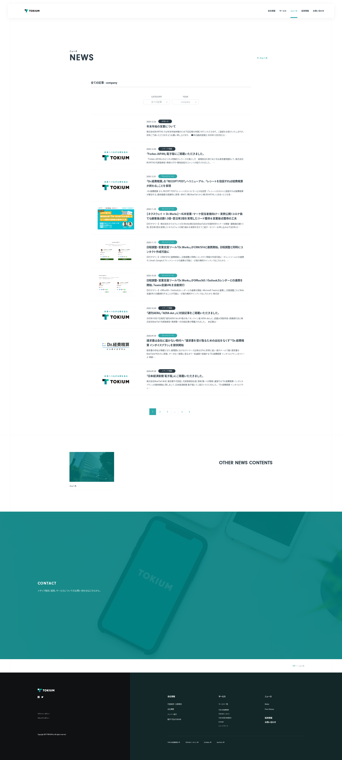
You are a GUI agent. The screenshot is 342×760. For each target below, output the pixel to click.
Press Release (269, 709)
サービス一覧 (223, 704)
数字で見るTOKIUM (174, 719)
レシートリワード (223, 726)
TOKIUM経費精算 (224, 710)
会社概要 (171, 709)
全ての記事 (156, 102)
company (185, 102)
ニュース (263, 58)
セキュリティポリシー (43, 718)
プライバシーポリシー (44, 713)
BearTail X (219, 742)
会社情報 (171, 696)
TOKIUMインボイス (224, 714)
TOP (294, 666)
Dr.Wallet (221, 722)
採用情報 (268, 718)
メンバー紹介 (172, 714)
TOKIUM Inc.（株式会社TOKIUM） (32, 10)
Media (267, 704)
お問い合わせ (270, 722)
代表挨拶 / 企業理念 (175, 704)
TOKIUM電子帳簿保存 (225, 718)
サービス (222, 696)
